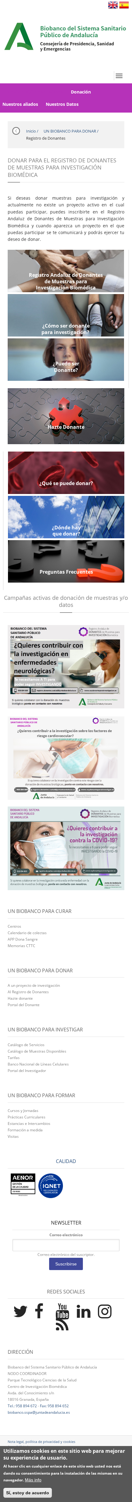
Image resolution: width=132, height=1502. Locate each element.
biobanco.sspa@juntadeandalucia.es (39, 1412)
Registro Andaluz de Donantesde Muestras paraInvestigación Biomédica (66, 281)
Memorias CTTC (21, 945)
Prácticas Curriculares (26, 1117)
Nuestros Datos (62, 104)
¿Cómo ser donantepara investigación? (66, 329)
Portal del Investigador (27, 1070)
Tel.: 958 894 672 (22, 1405)
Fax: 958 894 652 (54, 1405)
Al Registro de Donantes (28, 991)
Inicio (31, 131)
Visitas (13, 1136)
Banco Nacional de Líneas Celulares (38, 1064)
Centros (14, 926)
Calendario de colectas (27, 932)
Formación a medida (25, 1130)
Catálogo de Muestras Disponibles (37, 1051)
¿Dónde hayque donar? (66, 530)
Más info (33, 1479)
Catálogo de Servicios (26, 1044)
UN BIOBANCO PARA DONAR (70, 131)
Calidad (66, 1161)
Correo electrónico (66, 1234)
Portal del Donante (24, 1004)
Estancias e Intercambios (29, 1123)
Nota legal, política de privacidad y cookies (41, 1441)
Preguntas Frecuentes (66, 572)
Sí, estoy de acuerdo (27, 1492)
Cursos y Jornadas (23, 1110)
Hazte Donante (66, 427)
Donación (81, 92)
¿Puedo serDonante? (66, 367)
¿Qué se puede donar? (66, 483)
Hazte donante (20, 998)
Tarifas (14, 1057)
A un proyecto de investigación (34, 985)
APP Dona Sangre (23, 939)
